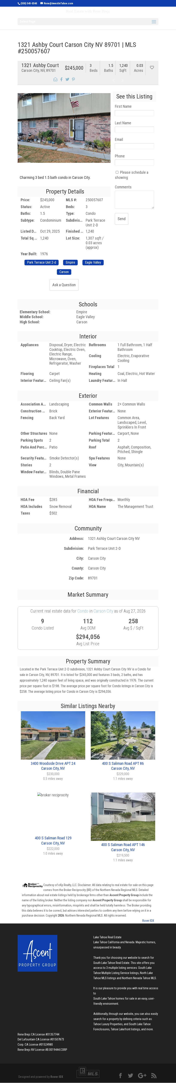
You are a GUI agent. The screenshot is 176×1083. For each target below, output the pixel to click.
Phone (120, 156)
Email (119, 139)
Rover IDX (148, 920)
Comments (123, 187)
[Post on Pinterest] (73, 80)
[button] (22, 124)
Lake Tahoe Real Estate (107, 937)
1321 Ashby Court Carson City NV (114, 538)
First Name (123, 106)
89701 (93, 578)
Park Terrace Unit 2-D (104, 548)
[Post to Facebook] (61, 80)
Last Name (123, 123)
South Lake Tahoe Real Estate (111, 963)
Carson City (97, 558)
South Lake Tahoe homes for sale (113, 998)
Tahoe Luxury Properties (108, 1024)
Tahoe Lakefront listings (125, 1029)
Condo (82, 611)
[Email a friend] (55, 80)
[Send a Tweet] (67, 80)
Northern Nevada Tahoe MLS (139, 978)
